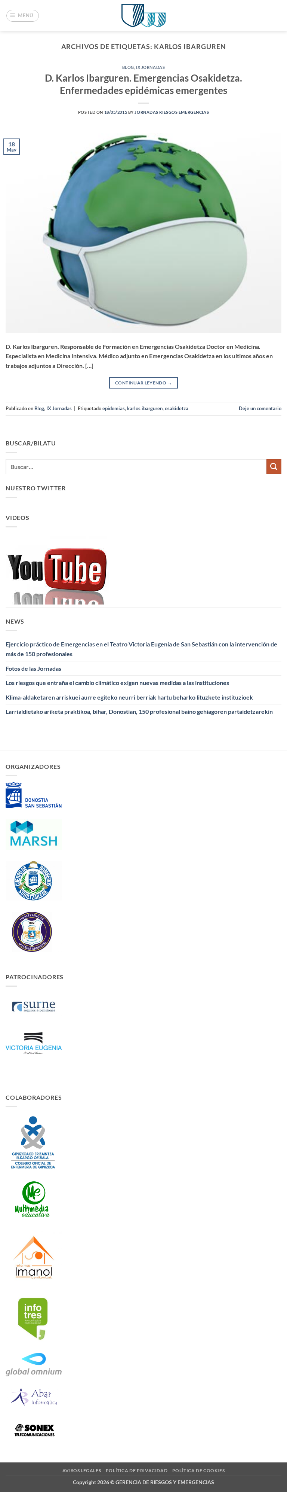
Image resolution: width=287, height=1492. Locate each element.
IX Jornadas (150, 67)
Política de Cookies (198, 1470)
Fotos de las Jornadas (33, 668)
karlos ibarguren (145, 408)
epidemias (113, 408)
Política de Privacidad (136, 1470)
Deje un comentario (260, 408)
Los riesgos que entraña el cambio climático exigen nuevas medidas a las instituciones (117, 682)
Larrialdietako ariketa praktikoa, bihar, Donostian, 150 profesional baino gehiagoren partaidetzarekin (139, 711)
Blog (128, 67)
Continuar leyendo (143, 383)
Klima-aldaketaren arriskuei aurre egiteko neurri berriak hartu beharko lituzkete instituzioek (129, 697)
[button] (22, 16)
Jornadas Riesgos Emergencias (172, 112)
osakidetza (176, 408)
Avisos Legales (81, 1470)
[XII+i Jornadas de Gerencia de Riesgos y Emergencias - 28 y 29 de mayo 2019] (143, 15)
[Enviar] (273, 466)
